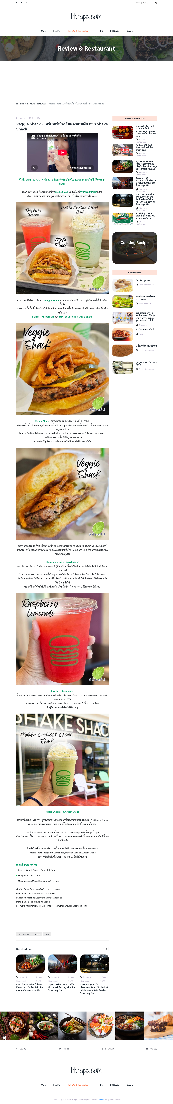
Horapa (101, 1099)
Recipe (56, 30)
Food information (146, 284)
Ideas (47, 934)
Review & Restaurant (79, 30)
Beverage (143, 325)
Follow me (15, 1026)
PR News (114, 30)
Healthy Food (145, 303)
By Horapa (20, 118)
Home (43, 30)
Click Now (134, 254)
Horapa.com (86, 16)
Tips (100, 30)
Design (37, 934)
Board (130, 30)
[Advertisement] (86, 80)
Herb (141, 333)
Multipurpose (24, 934)
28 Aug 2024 (34, 118)
